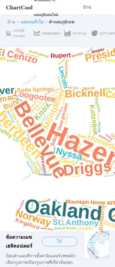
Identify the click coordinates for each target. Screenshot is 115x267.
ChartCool (19, 7)
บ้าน (87, 7)
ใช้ (59, 241)
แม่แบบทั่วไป (32, 22)
